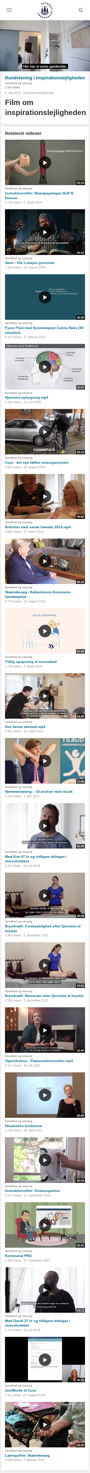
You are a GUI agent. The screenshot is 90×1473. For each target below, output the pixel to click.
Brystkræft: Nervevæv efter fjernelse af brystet (44, 996)
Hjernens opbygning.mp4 (26, 397)
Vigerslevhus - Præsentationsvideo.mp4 (39, 1061)
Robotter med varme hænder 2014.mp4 (38, 527)
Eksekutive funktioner (23, 1126)
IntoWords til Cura (20, 1390)
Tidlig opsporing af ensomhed (31, 662)
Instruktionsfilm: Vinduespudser (32, 1191)
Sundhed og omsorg (18, 83)
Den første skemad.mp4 (25, 727)
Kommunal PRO (18, 1256)
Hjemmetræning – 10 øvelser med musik (39, 792)
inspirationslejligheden (38, 93)
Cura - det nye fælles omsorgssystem (36, 462)
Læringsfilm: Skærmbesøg (27, 1455)
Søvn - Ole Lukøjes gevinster (29, 263)
